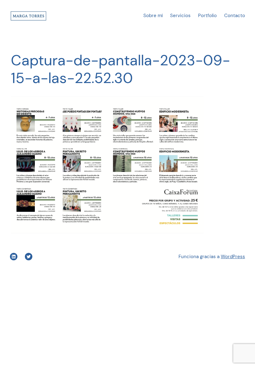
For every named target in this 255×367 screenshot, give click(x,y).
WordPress (233, 256)
